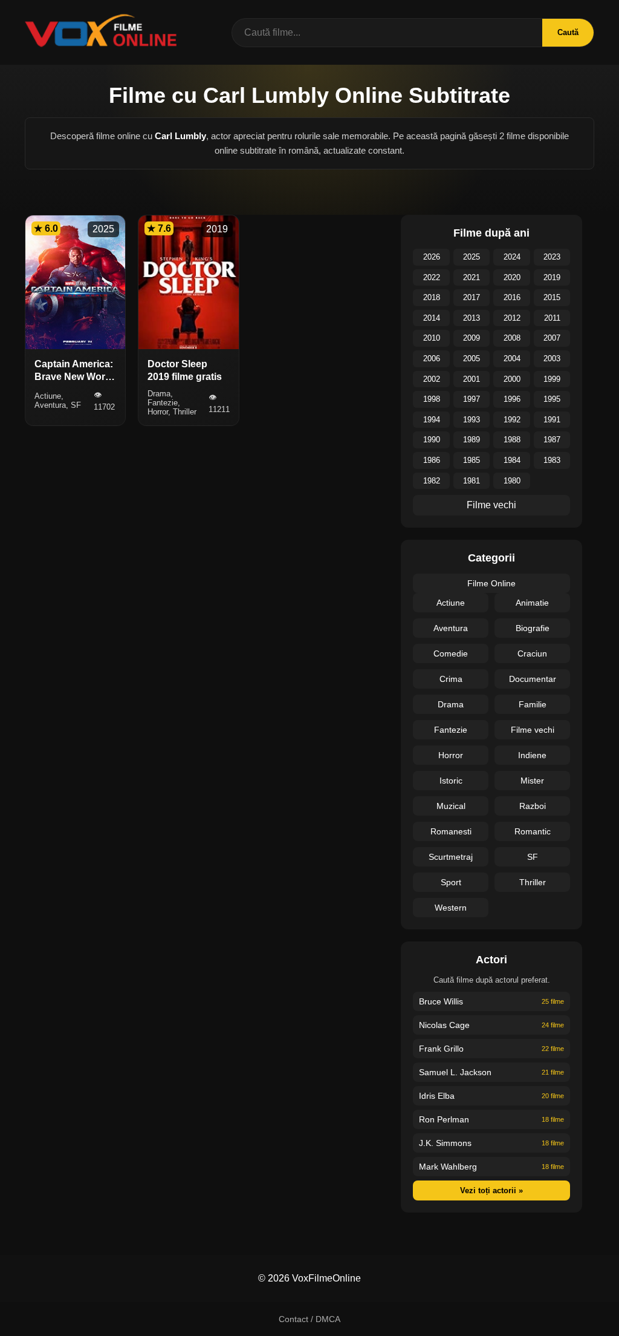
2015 (551, 297)
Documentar (532, 679)
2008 (512, 337)
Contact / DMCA (309, 1319)
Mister (532, 780)
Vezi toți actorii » (491, 1190)
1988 (512, 439)
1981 (471, 480)
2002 (431, 379)
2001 (471, 379)
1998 (431, 399)
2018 (431, 297)
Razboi (532, 806)
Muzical (450, 806)
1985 (471, 460)
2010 (431, 337)
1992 (512, 419)
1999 (551, 379)
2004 (512, 358)
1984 (512, 460)
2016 (512, 297)
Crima (450, 679)
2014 (431, 318)
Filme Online (491, 583)
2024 (512, 256)
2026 (431, 256)
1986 (431, 460)
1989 (471, 439)
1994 (431, 419)
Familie (532, 704)
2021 (471, 277)
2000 (512, 379)
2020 (512, 277)
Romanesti (451, 831)
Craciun (532, 653)
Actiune (450, 602)
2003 (551, 358)
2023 (551, 256)
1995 (551, 399)
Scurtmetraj (451, 857)
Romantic (532, 831)
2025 (471, 256)
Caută (567, 32)
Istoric (450, 780)
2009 (471, 337)
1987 (551, 439)
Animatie (532, 602)
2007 (551, 337)
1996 (512, 399)
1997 (471, 399)
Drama (451, 704)
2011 (552, 318)
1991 (551, 419)
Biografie (532, 628)
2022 (431, 277)
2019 (551, 277)
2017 (471, 297)
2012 (512, 318)
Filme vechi (491, 505)
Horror (450, 755)
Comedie (450, 653)
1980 (512, 480)
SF (532, 857)
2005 (471, 358)
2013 (471, 318)
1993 (471, 419)
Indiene (532, 755)
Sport (451, 882)
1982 (431, 480)
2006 (431, 358)
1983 (551, 460)
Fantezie (450, 730)
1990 (431, 439)
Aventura (450, 628)
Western (451, 907)
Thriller (532, 882)
